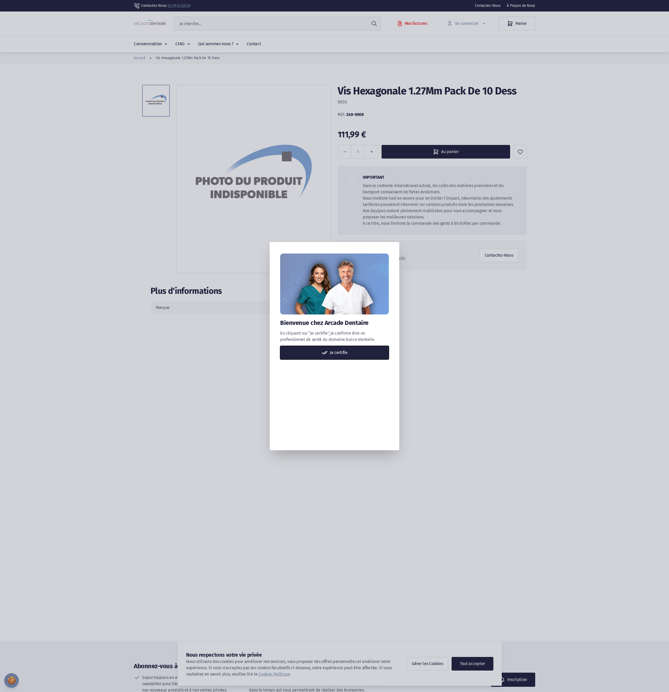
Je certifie (338, 352)
